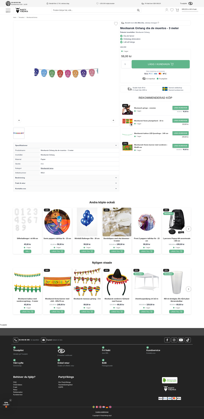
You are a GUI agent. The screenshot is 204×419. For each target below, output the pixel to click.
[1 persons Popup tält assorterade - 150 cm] (176, 222)
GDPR (60, 387)
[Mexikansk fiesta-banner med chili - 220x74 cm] (57, 282)
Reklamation (18, 392)
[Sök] (138, 10)
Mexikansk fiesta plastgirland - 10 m (148, 121)
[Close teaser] (10, 400)
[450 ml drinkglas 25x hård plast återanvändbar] (176, 282)
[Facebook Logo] (167, 339)
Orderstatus (17, 385)
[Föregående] (19, 120)
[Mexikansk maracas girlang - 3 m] (87, 282)
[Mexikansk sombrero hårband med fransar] (117, 282)
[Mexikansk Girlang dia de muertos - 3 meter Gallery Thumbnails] (19, 133)
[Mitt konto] (166, 10)
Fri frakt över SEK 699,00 (153, 3)
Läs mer (123, 47)
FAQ (15, 382)
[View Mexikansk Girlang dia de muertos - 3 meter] (19, 133)
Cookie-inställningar (102, 412)
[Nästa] (113, 120)
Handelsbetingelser (65, 385)
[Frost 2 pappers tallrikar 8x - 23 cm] (146, 222)
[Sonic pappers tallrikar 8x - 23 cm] (57, 222)
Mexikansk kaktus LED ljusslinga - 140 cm (151, 133)
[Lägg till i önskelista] (116, 23)
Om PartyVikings (64, 382)
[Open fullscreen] (66, 73)
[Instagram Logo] (174, 339)
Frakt (15, 387)
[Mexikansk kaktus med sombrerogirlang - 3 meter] (27, 282)
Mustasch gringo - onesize (145, 108)
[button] (6, 405)
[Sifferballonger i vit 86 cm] (27, 222)
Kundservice (17, 395)
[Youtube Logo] (181, 339)
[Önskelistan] (172, 10)
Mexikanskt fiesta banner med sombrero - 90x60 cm (151, 146)
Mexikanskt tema (47, 168)
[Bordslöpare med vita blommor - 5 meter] (117, 222)
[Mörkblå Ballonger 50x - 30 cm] (87, 222)
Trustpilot (183, 3)
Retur (15, 390)
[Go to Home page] (21, 10)
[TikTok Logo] (188, 339)
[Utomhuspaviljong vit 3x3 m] (146, 282)
